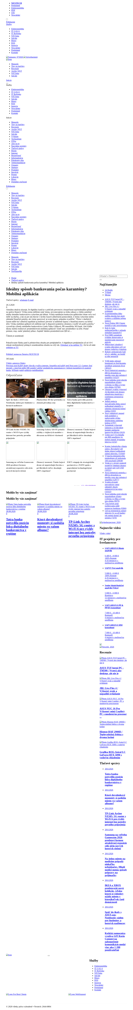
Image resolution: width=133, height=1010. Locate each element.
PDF (13, 10)
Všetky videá (105, 533)
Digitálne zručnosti (19, 182)
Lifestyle (14, 177)
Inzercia (14, 45)
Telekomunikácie (18, 163)
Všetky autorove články (16, 363)
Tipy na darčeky (18, 66)
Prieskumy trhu (17, 160)
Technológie (16, 139)
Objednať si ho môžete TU (71, 345)
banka (8, 370)
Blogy (13, 41)
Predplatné (15, 5)
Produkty (15, 170)
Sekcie (9, 80)
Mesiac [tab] (108, 295)
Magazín (14, 64)
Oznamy (14, 165)
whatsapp (24, 300)
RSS (13, 43)
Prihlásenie (10, 22)
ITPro (13, 141)
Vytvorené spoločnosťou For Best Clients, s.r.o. (25, 999)
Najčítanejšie (16, 271)
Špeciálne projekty (18, 146)
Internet (14, 153)
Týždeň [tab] (108, 292)
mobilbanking (37, 370)
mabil (21, 370)
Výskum (14, 136)
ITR (13, 13)
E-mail (31, 300)
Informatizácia (17, 158)
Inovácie (14, 172)
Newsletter (15, 15)
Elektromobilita (17, 8)
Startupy (14, 167)
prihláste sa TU (12, 347)
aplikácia (28, 370)
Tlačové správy (17, 148)
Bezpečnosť (16, 155)
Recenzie (15, 68)
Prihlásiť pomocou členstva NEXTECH (22, 354)
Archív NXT (16, 71)
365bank (15, 370)
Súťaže (14, 38)
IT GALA (15, 31)
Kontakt (14, 52)
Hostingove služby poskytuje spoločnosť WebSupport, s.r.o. (93, 999)
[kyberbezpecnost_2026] (110, 522)
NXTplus (15, 36)
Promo (14, 174)
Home (13, 278)
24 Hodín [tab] (109, 290)
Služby (9, 24)
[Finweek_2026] (107, 647)
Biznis (13, 151)
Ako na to (15, 143)
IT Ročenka (16, 33)
